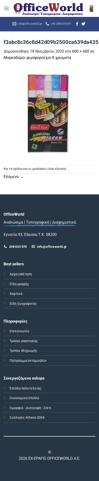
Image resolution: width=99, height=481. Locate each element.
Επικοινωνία (19, 331)
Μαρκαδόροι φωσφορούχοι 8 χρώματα (37, 57)
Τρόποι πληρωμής (23, 351)
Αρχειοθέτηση (21, 274)
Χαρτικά (16, 294)
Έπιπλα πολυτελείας (26, 388)
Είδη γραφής (19, 284)
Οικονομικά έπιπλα (24, 398)
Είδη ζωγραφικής (23, 304)
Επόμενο (14, 176)
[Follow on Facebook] (77, 24)
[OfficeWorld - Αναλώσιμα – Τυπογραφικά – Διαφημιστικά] (48, 8)
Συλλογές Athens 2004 (27, 418)
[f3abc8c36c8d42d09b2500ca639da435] (49, 112)
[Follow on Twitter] (83, 24)
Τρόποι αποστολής (24, 341)
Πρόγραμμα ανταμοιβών (28, 361)
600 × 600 (80, 51)
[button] (6, 8)
